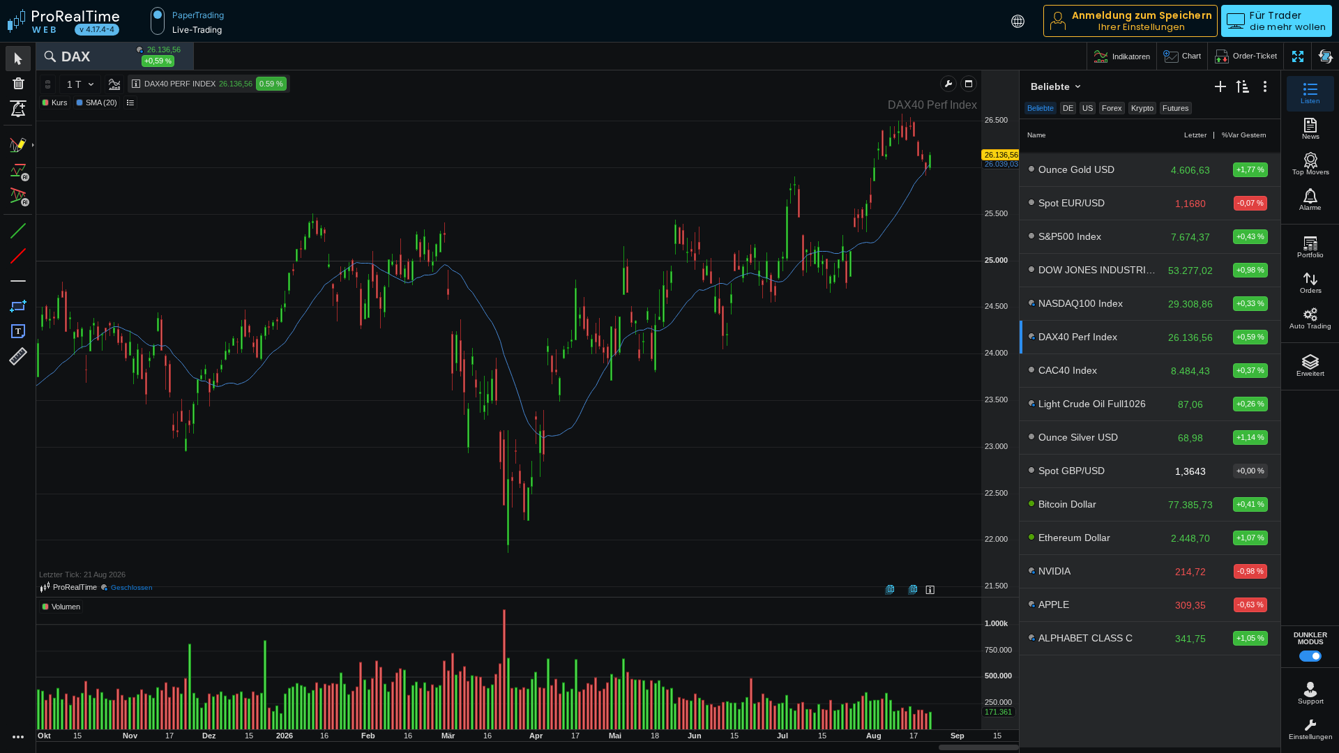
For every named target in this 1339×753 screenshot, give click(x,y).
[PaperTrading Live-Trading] (158, 21)
